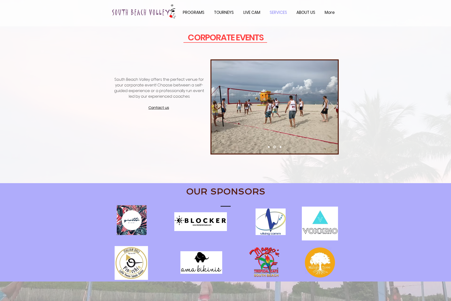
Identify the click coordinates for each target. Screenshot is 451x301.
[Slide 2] (274, 147)
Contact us (158, 107)
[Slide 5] (280, 147)
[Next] (332, 106)
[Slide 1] (269, 147)
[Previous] (217, 106)
